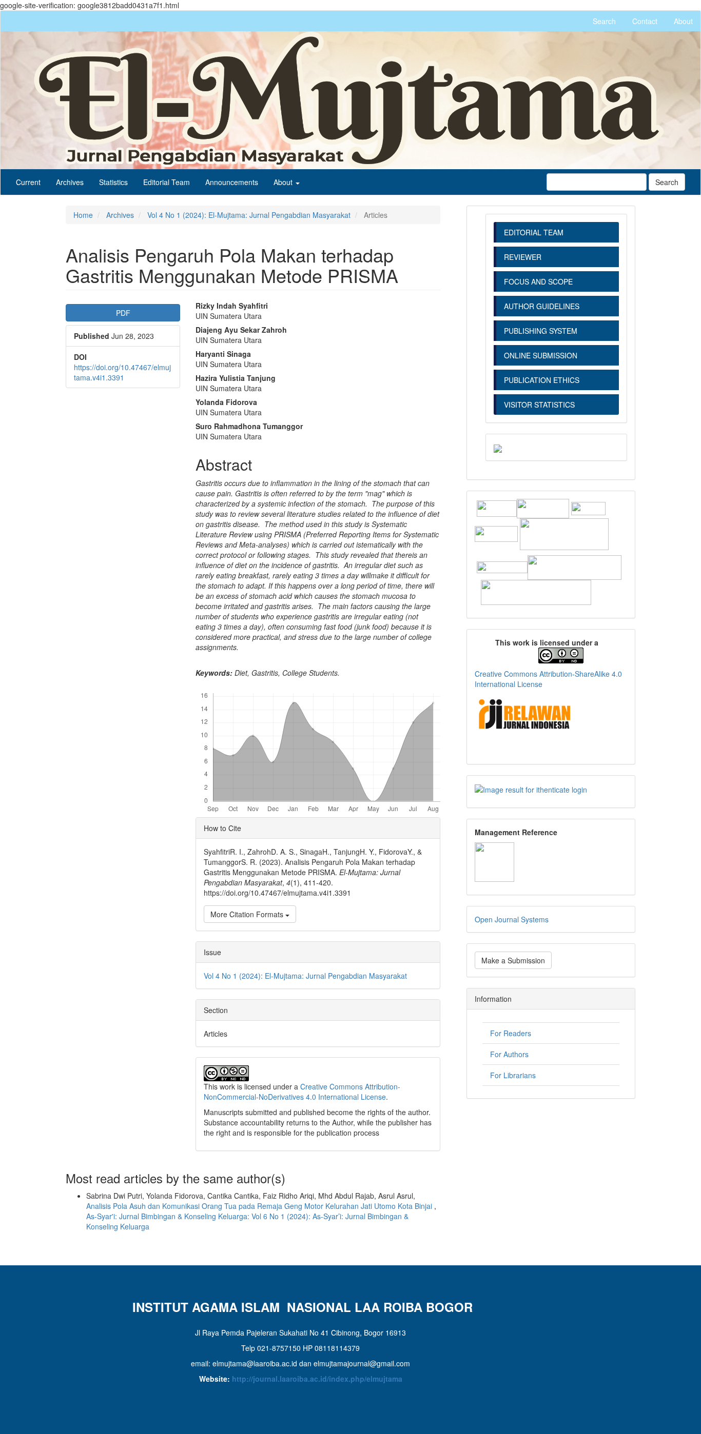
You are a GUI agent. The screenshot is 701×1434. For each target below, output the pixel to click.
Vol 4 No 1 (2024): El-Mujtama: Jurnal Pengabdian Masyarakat (248, 215)
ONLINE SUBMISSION (540, 355)
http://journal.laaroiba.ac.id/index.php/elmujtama (317, 1379)
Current (28, 182)
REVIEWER (522, 257)
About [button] (284, 182)
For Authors (509, 1054)
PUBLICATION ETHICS (541, 380)
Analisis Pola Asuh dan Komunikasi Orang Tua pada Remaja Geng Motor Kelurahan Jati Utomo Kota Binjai (260, 1206)
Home (83, 215)
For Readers (510, 1033)
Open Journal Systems (512, 919)
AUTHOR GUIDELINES (541, 306)
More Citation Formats (247, 914)
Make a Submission (513, 960)
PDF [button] (123, 313)
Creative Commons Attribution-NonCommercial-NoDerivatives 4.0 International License (302, 1091)
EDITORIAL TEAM (533, 232)
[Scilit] (497, 533)
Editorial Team (166, 182)
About (683, 21)
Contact (644, 21)
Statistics (113, 182)
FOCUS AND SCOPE (538, 281)
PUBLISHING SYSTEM (541, 331)
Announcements (231, 182)
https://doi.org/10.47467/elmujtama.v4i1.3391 (122, 372)
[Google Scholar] (588, 507)
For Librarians (513, 1075)
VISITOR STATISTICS (539, 404)
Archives (70, 182)
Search (604, 21)
